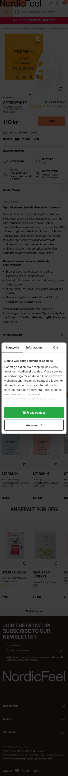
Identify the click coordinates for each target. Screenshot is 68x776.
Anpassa (32, 425)
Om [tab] (55, 347)
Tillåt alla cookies (34, 412)
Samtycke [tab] (12, 347)
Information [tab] (34, 347)
